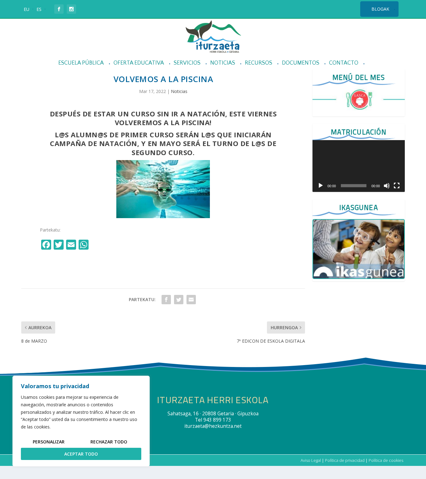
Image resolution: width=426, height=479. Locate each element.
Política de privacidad (345, 460)
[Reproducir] (320, 186)
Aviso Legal (311, 460)
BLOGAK (380, 9)
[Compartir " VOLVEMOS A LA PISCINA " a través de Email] (191, 299)
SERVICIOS (187, 63)
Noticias (179, 91)
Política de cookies (386, 460)
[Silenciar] (387, 186)
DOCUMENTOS (300, 63)
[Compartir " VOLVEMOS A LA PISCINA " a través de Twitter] (178, 299)
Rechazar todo (108, 442)
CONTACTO (343, 63)
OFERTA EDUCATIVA (139, 63)
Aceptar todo (81, 454)
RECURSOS (258, 63)
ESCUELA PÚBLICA (81, 63)
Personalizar (49, 442)
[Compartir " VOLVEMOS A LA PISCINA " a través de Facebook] (166, 299)
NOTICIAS (222, 63)
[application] (358, 166)
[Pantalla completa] (397, 186)
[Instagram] (97, 245)
